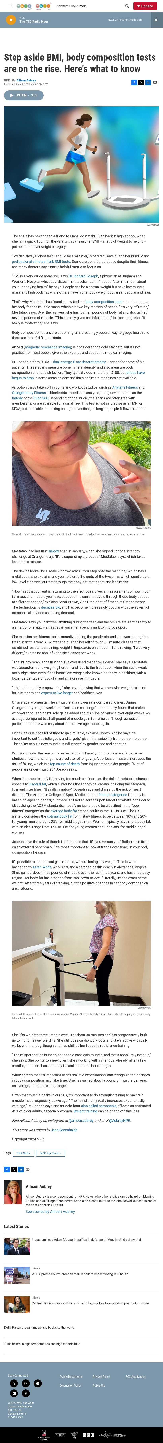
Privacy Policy (101, 1376)
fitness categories (112, 795)
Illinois (36, 1268)
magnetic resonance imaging (48, 347)
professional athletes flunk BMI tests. (41, 261)
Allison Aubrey (26, 80)
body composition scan (103, 302)
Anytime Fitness (125, 387)
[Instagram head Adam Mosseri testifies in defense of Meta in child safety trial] (17, 1246)
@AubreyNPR (119, 1120)
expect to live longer (57, 693)
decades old (50, 607)
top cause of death (65, 764)
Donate (147, 6)
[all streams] (157, 20)
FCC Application (136, 1376)
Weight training (85, 1111)
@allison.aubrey (81, 1120)
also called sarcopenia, (99, 1106)
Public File (99, 1385)
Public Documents (71, 1376)
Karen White (41, 867)
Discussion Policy (70, 1385)
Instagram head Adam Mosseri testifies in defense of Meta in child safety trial (86, 1240)
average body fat (64, 811)
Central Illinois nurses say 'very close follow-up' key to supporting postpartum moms (91, 1303)
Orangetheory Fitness (29, 393)
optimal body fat (59, 816)
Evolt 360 (41, 398)
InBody (17, 398)
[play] (11, 20)
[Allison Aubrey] (13, 1192)
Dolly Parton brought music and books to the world (39, 1327)
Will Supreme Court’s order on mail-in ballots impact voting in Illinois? (80, 1274)
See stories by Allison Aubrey (50, 1211)
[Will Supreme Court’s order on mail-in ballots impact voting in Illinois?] (17, 1275)
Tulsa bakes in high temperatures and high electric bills (42, 1344)
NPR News (23, 1153)
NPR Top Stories (50, 1153)
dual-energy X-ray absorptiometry (79, 362)
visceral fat (37, 784)
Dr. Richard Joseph (83, 276)
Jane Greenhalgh (64, 1130)
